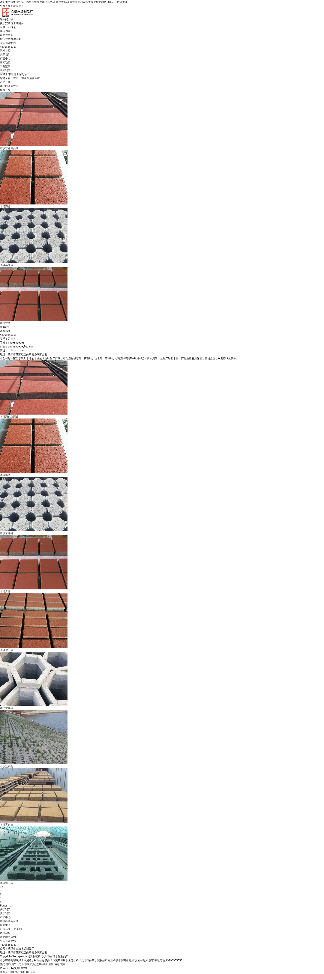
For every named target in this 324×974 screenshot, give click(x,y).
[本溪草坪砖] (34, 503)
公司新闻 (16, 929)
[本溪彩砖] (34, 445)
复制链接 (35, 956)
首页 (15, 78)
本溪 (27, 964)
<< (1, 887)
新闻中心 (5, 925)
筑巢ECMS (20, 968)
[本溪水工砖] (34, 853)
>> (1, 902)
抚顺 (33, 964)
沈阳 (21, 964)
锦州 (45, 964)
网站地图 (5, 937)
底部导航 (5, 933)
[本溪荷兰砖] (34, 620)
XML (14, 937)
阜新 (51, 964)
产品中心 (5, 58)
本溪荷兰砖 (48, 2)
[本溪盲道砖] (34, 795)
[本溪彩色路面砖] (34, 387)
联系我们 (5, 70)
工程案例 (5, 66)
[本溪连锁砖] (34, 737)
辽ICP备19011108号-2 (22, 972)
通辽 (57, 964)
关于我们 (5, 54)
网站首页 (5, 50)
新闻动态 (5, 62)
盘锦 (39, 964)
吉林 (63, 964)
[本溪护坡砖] (34, 678)
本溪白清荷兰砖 (30, 78)
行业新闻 (5, 929)
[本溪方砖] (34, 562)
